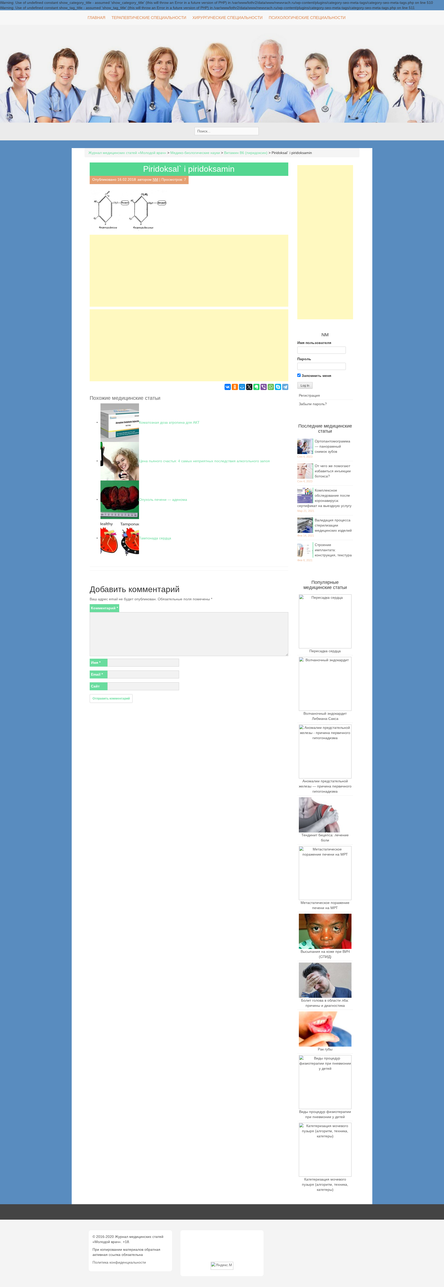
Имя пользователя (314, 343)
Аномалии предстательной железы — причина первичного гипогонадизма (325, 786)
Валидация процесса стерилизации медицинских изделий (333, 525)
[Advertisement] (189, 271)
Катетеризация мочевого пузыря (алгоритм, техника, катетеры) (325, 1184)
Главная (96, 17)
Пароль (304, 359)
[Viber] (264, 387)
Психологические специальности (307, 17)
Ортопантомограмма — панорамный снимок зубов (332, 446)
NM (155, 179)
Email (97, 674)
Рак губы (325, 1049)
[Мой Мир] (242, 387)
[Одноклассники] (235, 387)
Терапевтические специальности (149, 17)
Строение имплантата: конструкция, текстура (333, 550)
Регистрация (309, 395)
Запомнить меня (316, 376)
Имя (95, 662)
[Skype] (278, 387)
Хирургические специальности (227, 17)
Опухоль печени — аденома (163, 499)
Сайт (95, 686)
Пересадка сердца (325, 651)
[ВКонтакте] (228, 387)
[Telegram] (285, 387)
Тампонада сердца (155, 538)
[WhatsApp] (271, 387)
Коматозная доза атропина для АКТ (169, 422)
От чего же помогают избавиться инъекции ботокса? (333, 471)
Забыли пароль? (313, 404)
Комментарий (104, 608)
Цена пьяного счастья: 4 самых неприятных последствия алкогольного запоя (204, 461)
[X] (249, 387)
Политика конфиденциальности (119, 1262)
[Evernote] (256, 387)
